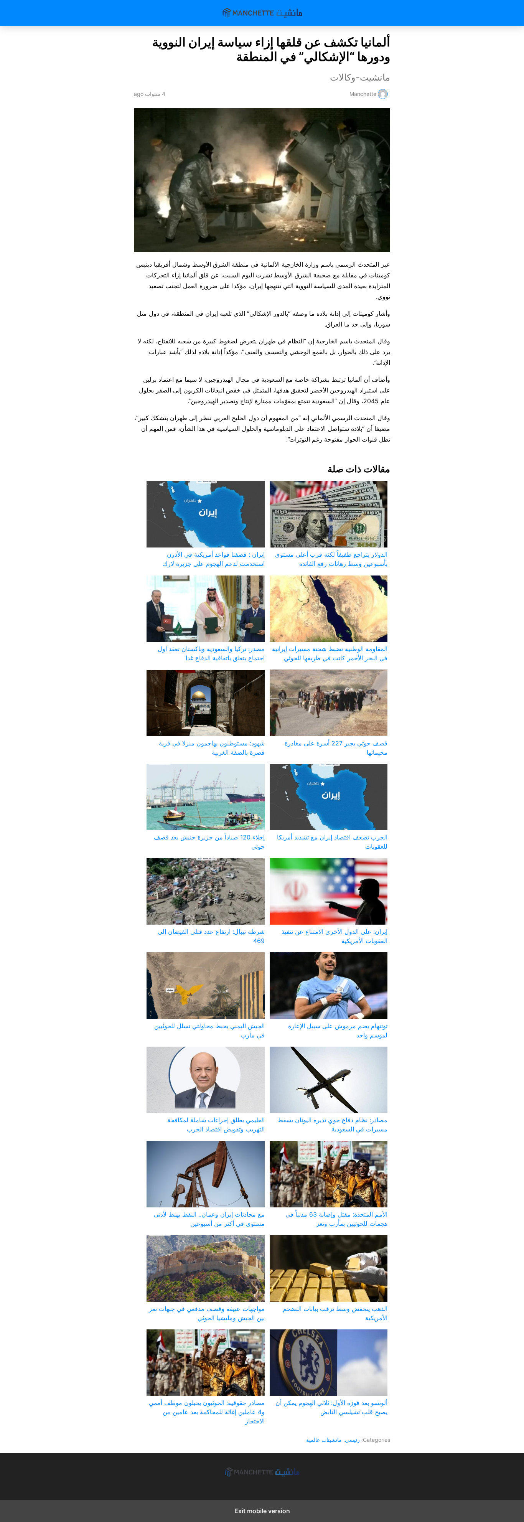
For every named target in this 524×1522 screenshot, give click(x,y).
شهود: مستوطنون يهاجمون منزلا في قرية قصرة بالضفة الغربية (211, 747)
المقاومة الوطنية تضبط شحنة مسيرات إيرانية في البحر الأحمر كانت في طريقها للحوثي (329, 653)
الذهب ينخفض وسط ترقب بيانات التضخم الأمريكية (335, 1313)
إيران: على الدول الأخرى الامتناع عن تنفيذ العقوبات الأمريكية (334, 936)
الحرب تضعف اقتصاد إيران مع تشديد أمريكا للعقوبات (332, 841)
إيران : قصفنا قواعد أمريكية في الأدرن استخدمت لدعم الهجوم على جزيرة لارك (213, 559)
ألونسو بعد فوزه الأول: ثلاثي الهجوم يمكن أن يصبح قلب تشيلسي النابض (331, 1407)
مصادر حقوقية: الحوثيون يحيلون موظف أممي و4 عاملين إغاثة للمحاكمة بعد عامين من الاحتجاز (206, 1412)
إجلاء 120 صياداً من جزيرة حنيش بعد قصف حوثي (209, 841)
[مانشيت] (262, 1471)
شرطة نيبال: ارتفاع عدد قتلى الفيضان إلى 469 (211, 936)
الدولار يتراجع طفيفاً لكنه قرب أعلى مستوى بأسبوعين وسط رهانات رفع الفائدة (331, 559)
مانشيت (262, 13)
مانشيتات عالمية (324, 1439)
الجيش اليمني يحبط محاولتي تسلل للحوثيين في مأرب (209, 1030)
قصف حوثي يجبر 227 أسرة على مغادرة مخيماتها (336, 747)
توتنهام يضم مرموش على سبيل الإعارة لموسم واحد (337, 1030)
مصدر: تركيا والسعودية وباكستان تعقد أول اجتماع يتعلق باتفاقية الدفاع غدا (211, 653)
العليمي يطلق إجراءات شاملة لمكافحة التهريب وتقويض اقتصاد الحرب (215, 1124)
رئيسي (352, 1439)
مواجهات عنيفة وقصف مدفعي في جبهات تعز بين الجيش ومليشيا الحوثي (206, 1313)
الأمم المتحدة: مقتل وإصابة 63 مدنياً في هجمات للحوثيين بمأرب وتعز (336, 1218)
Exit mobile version (262, 1511)
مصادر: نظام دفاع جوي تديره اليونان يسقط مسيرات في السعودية (332, 1124)
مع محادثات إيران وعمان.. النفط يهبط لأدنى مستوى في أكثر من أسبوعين (209, 1218)
